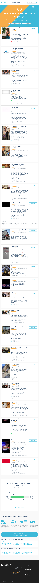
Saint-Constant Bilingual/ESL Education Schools (28, 544)
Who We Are (15, 573)
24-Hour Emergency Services (15, 23)
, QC (19, 548)
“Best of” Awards (16, 572)
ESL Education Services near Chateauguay (17, 544)
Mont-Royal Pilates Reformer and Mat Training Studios (17, 553)
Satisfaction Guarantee (17, 566)
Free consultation (27, 23)
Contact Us (15, 574)
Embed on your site (20, 507)
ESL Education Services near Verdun (27, 541)
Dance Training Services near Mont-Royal (6, 553)
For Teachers (15, 569)
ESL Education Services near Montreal (17, 541)
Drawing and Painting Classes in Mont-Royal (27, 550)
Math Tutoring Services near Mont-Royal (16, 550)
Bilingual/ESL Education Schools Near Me (6, 541)
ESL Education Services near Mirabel (6, 544)
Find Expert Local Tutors (17, 567)
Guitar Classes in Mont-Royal (6, 550)
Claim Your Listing (16, 571)
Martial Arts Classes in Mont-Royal (27, 553)
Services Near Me (16, 568)
